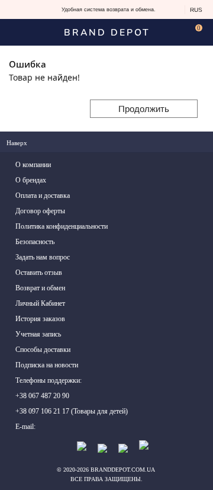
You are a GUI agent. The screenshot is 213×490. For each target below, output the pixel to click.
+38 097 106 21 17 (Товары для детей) (71, 411)
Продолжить (143, 109)
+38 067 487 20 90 (42, 396)
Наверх (18, 142)
